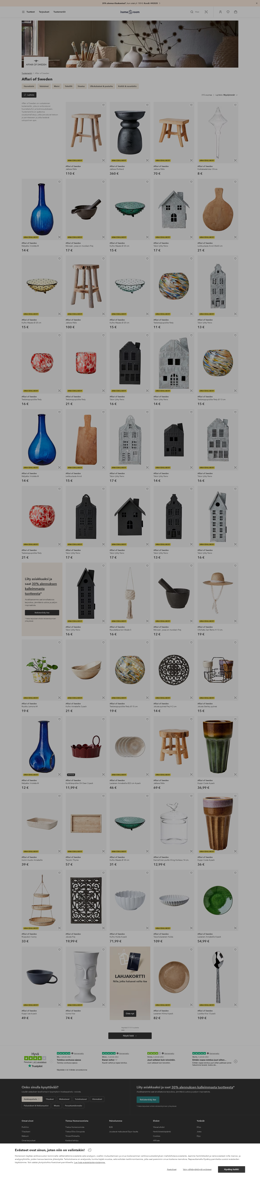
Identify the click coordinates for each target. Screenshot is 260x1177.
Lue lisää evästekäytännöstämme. (89, 1162)
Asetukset (171, 1169)
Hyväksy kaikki (231, 1169)
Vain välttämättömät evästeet (197, 1169)
